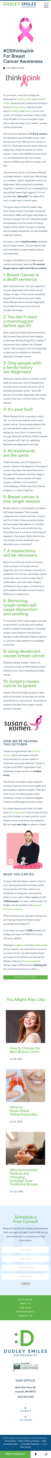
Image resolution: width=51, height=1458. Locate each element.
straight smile (20, 945)
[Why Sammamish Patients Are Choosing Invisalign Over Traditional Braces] (25, 1148)
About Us (25, 1304)
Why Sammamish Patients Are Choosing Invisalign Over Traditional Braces (24, 1177)
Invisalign (14, 111)
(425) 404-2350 (25, 1397)
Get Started (25, 1300)
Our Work (25, 1308)
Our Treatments (25, 1312)
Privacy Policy (10, 1441)
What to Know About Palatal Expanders (24, 1111)
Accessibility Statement (30, 1444)
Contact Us (25, 1316)
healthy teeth (24, 99)
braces (28, 111)
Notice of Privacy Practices (29, 1441)
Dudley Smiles (18, 107)
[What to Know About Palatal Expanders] (25, 1085)
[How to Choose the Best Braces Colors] (25, 1026)
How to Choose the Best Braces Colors (25, 1050)
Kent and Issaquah (31, 961)
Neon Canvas (25, 1447)
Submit (25, 1284)
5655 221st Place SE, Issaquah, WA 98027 (25, 1390)
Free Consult (15, 1454)
